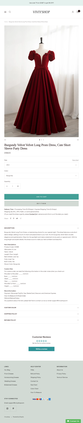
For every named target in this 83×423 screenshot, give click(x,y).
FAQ (5, 298)
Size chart (75, 160)
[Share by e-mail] (20, 218)
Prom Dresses (8, 374)
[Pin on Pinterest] (13, 218)
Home (6, 22)
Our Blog (7, 370)
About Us (60, 370)
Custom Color (10, 307)
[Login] (73, 12)
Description (9, 228)
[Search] (10, 12)
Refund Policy (14, 298)
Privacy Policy (61, 374)
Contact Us (34, 381)
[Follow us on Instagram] (7, 408)
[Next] (78, 140)
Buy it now (41, 203)
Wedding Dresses (10, 381)
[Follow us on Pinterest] (13, 408)
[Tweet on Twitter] (17, 218)
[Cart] (77, 12)
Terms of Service (62, 377)
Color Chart (34, 388)
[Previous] (5, 140)
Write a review (41, 349)
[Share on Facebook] (10, 218)
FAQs (32, 370)
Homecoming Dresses (11, 377)
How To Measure (9, 296)
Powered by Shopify (18, 417)
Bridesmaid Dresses (10, 385)
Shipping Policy (10, 314)
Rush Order (22, 296)
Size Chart (34, 385)
